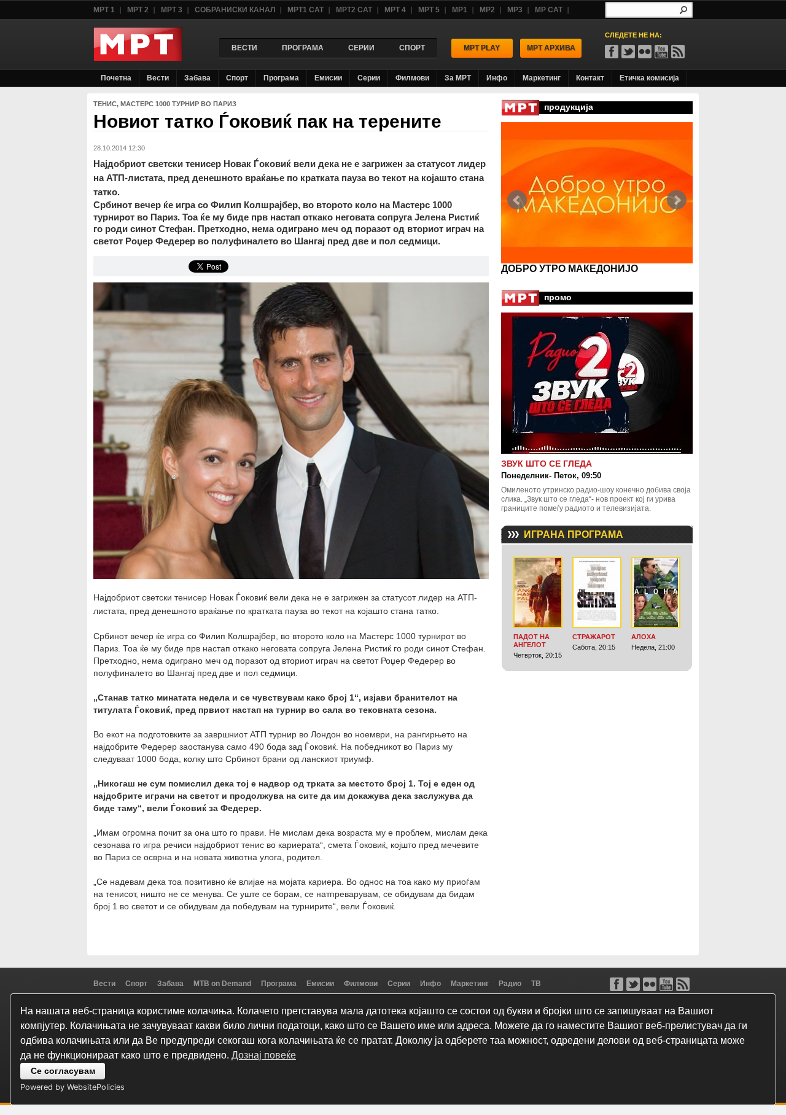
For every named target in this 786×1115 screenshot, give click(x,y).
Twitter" (628, 51)
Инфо (496, 78)
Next (677, 200)
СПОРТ (412, 48)
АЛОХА (643, 636)
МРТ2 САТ (354, 10)
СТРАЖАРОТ (593, 636)
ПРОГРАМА (303, 48)
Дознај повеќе (264, 1055)
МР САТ (548, 10)
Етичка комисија (649, 78)
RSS (678, 51)
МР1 (459, 10)
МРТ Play (482, 48)
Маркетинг (542, 78)
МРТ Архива (551, 48)
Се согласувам (63, 1071)
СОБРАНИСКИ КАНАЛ (235, 10)
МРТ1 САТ (305, 10)
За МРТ (458, 78)
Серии (368, 78)
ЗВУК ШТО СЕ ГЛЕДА (546, 463)
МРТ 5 (429, 10)
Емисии (328, 78)
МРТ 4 (395, 10)
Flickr (645, 51)
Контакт (590, 78)
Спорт (237, 78)
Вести (158, 78)
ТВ (536, 983)
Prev (517, 200)
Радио (510, 983)
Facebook (611, 51)
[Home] (137, 58)
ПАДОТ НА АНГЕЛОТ (531, 640)
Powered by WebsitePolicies (72, 1087)
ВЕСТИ (244, 48)
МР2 (487, 10)
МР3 (515, 10)
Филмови (412, 78)
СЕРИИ (361, 48)
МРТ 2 (138, 10)
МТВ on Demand (222, 983)
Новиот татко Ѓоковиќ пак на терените (267, 121)
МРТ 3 (171, 10)
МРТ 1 (104, 10)
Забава (197, 78)
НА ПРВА (524, 268)
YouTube (661, 51)
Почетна (116, 78)
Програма (281, 78)
